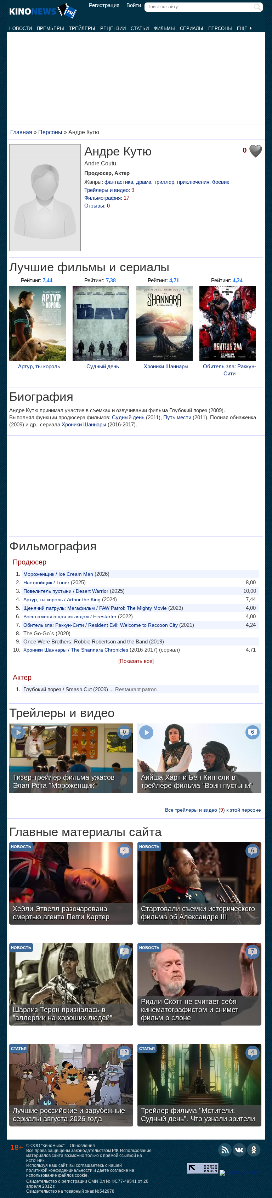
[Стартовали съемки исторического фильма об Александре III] (199, 884)
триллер (164, 182)
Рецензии (113, 28)
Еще (243, 28)
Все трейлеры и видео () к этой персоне (213, 810)
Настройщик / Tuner (46, 582)
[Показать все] (136, 661)
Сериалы (191, 28)
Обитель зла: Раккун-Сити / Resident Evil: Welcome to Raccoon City (100, 625)
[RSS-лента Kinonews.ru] (225, 1150)
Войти (133, 5)
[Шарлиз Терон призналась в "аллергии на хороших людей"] (71, 985)
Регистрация (104, 5)
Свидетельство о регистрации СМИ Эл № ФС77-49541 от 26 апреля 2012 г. (87, 1184)
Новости (20, 28)
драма (143, 182)
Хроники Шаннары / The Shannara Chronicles (75, 650)
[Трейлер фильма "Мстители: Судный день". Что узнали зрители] (199, 1086)
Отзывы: (97, 206)
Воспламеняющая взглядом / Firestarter (70, 616)
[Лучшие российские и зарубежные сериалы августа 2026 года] (71, 1086)
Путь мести (177, 417)
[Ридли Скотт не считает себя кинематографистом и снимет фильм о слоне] (199, 985)
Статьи (140, 28)
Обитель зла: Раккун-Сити (229, 369)
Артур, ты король (39, 366)
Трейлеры (82, 28)
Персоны (220, 28)
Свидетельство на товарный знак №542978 (70, 1191)
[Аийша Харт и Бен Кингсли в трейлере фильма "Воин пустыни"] (199, 759)
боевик (220, 182)
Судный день (102, 366)
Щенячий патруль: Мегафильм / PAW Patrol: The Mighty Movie (95, 608)
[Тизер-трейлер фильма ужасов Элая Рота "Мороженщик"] (71, 759)
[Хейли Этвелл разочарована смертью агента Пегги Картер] (71, 884)
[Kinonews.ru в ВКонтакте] (239, 1150)
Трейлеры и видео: (109, 190)
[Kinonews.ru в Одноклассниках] (254, 1150)
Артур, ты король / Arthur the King (62, 599)
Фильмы (164, 28)
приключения (193, 182)
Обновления (82, 1145)
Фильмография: (106, 198)
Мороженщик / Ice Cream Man (58, 574)
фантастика (118, 182)
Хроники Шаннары (166, 366)
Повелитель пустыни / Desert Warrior (65, 591)
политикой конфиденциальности (59, 1170)
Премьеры (50, 28)
